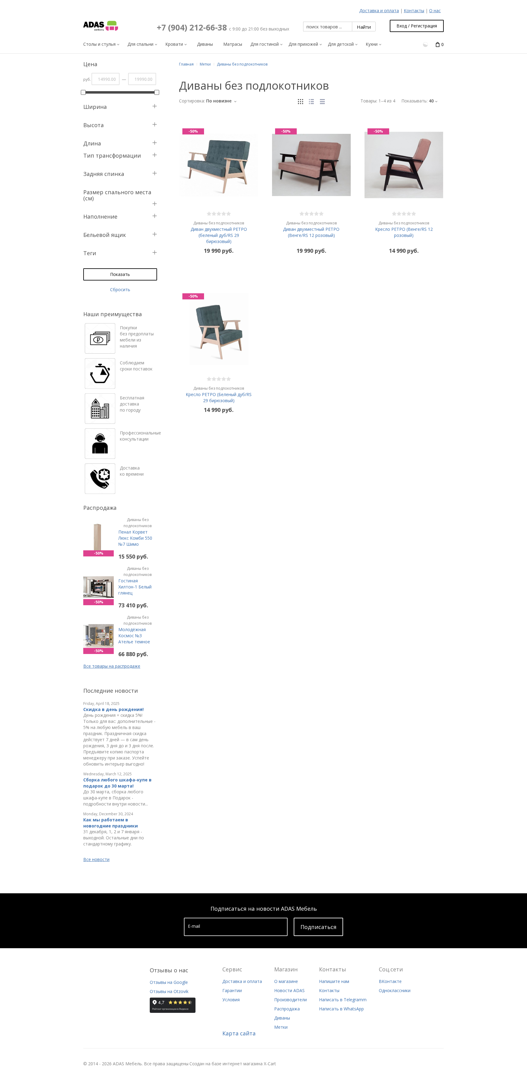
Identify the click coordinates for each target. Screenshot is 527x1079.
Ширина (95, 107)
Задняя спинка (103, 174)
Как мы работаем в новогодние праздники (110, 823)
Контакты (414, 10)
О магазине (286, 981)
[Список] (311, 101)
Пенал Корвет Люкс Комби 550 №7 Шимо (135, 532)
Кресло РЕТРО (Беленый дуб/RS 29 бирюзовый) (219, 394)
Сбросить (120, 289)
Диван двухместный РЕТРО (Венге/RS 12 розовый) (311, 229)
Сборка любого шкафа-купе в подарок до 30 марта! (117, 783)
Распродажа (287, 1009)
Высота (93, 125)
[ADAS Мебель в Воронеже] (100, 26)
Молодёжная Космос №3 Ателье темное (135, 630)
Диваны (282, 1018)
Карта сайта (239, 1033)
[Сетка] (300, 101)
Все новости (96, 859)
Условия (231, 999)
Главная (186, 64)
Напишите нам (334, 981)
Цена (90, 64)
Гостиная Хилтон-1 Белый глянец (135, 581)
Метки (281, 1027)
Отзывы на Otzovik (169, 991)
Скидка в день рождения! (113, 709)
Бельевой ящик (104, 235)
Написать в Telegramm (343, 999)
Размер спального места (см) (117, 195)
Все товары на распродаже (111, 666)
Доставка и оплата (379, 10)
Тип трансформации (112, 155)
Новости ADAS (289, 990)
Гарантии (232, 990)
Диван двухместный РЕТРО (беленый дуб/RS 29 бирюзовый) (219, 232)
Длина (92, 143)
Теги (89, 253)
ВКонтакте (390, 981)
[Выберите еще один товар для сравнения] (426, 44)
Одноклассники (394, 990)
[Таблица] (322, 101)
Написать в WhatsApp (341, 1009)
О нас (435, 10)
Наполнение (100, 216)
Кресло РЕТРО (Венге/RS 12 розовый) (404, 229)
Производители (290, 999)
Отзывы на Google (169, 982)
